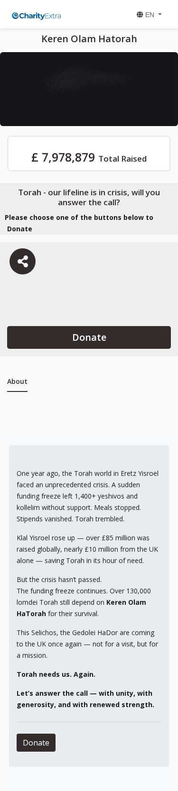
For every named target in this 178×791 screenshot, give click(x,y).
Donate (89, 337)
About (17, 381)
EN (149, 14)
